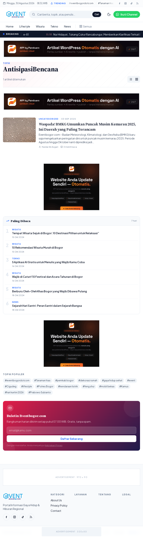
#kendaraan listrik (68, 386)
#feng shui (88, 386)
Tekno (54, 26)
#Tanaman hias (106, 3)
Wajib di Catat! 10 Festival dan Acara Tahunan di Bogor (47, 276)
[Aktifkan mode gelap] (109, 14)
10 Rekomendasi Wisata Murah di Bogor (37, 247)
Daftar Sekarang (72, 438)
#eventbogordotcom (81, 3)
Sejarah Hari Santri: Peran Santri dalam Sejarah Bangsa (47, 305)
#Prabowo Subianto (39, 392)
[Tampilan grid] (136, 79)
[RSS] (31, 517)
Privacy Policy (59, 505)
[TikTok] (131, 3)
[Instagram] (125, 3)
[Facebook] (119, 3)
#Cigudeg (10, 386)
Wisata (40, 26)
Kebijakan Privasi (53, 445)
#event (131, 380)
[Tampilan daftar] (130, 79)
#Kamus (123, 386)
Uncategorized (48, 119)
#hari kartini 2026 (14, 392)
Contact (56, 510)
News (67, 26)
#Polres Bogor (45, 386)
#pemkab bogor (64, 380)
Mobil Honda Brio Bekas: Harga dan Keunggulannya (86, 34)
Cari (97, 14)
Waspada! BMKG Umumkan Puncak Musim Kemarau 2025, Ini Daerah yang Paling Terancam (87, 126)
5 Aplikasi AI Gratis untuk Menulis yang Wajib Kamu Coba (48, 262)
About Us (56, 500)
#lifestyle (26, 386)
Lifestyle (24, 26)
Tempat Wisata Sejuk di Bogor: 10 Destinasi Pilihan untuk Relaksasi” (55, 233)
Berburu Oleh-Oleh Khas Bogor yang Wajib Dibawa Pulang (49, 291)
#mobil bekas (107, 386)
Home (9, 26)
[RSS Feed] (137, 3)
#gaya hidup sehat (112, 380)
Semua (87, 26)
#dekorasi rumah (87, 380)
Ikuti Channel (128, 14)
